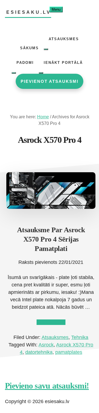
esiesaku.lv (28, 12)
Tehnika (79, 337)
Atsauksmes (55, 337)
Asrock (46, 345)
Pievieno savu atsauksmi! (47, 385)
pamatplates (68, 352)
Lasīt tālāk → (51, 322)
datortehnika (39, 352)
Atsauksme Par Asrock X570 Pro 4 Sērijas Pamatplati (51, 239)
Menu (56, 9)
